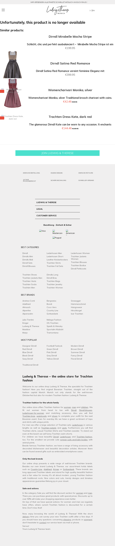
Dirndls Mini (27, 256)
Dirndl (25, 253)
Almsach (26, 307)
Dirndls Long (52, 274)
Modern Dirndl (77, 346)
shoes (55, 416)
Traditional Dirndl (30, 365)
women (67, 407)
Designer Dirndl (29, 346)
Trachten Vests (29, 281)
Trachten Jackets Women (78, 257)
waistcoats (41, 416)
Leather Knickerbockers (57, 259)
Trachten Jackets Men (32, 278)
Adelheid (26, 304)
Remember (106, 41)
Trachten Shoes (29, 274)
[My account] (99, 10)
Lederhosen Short (55, 256)
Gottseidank (52, 313)
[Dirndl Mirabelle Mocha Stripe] (12, 66)
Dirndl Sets (27, 263)
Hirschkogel (76, 310)
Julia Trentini (28, 320)
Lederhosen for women (33, 413)
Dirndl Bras (52, 278)
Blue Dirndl (27, 352)
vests (64, 428)
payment (88, 519)
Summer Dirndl (78, 352)
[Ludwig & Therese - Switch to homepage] (57, 10)
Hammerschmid (78, 304)
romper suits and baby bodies (74, 439)
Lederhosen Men (54, 253)
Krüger (25, 323)
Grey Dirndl (52, 355)
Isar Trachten (77, 313)
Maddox (26, 329)
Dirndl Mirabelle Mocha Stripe (70, 36)
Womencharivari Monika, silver (70, 90)
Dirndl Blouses (28, 266)
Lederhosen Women (80, 253)
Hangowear (76, 307)
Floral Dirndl (76, 359)
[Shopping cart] (110, 10)
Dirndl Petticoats (78, 268)
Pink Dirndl (51, 352)
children (84, 407)
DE (90, 10)
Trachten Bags (53, 281)
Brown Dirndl (77, 349)
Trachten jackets (48, 428)
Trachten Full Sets (55, 266)
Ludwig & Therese (30, 326)
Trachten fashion (84, 436)
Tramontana (52, 332)
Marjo (25, 332)
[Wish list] (105, 10)
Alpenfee (26, 310)
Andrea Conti (28, 301)
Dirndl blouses (85, 410)
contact (42, 522)
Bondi (49, 304)
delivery (25, 516)
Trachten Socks (29, 284)
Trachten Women (55, 287)
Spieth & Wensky (54, 326)
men (74, 407)
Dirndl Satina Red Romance (70, 63)
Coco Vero (52, 307)
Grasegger (76, 301)
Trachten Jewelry (54, 284)
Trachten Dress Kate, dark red (70, 117)
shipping (67, 519)
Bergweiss (51, 301)
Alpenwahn (27, 313)
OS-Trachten (52, 323)
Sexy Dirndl (27, 359)
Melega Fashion (54, 320)
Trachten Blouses (79, 262)
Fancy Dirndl (76, 355)
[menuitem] (17, 10)
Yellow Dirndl (53, 359)
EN (93, 10)
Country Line (52, 310)
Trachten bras (28, 416)
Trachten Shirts (54, 263)
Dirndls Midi (27, 259)
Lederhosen (77, 425)
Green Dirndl (52, 349)
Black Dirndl (27, 355)
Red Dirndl (27, 349)
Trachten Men (28, 287)
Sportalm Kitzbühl (55, 329)
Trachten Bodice (78, 265)
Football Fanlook (54, 346)
